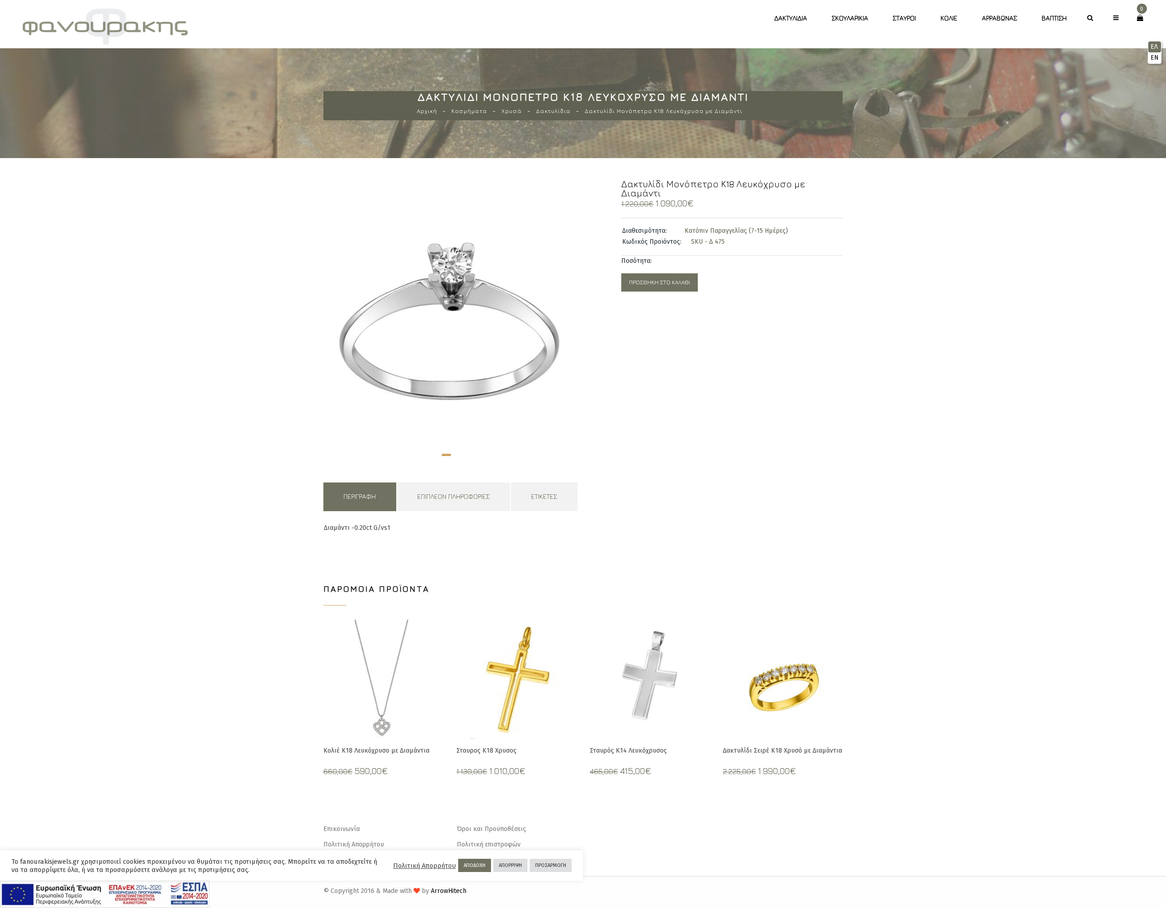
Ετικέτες (544, 496)
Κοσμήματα (469, 111)
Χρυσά (511, 111)
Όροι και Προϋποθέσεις (491, 829)
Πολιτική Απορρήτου (353, 844)
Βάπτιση (1054, 18)
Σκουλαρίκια (850, 18)
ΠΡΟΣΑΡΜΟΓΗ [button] (550, 865)
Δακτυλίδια (790, 18)
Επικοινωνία (341, 829)
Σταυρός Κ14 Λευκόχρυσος (628, 750)
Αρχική (427, 111)
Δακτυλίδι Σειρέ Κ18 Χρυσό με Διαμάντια (782, 750)
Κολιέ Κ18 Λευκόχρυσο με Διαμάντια (376, 750)
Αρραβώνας (999, 18)
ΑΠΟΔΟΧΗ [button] (475, 865)
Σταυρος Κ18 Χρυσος (486, 750)
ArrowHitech (448, 891)
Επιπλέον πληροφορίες (453, 496)
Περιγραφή (359, 496)
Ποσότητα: (636, 261)
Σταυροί (904, 18)
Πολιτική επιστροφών (489, 844)
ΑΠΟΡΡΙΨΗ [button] (510, 865)
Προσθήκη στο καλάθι (659, 282)
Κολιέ (949, 18)
